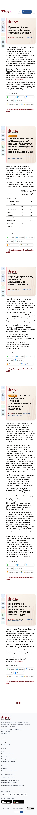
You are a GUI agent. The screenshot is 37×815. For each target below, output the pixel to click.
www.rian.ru (19, 79)
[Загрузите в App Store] (6, 802)
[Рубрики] (34, 12)
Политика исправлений (8, 761)
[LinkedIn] (21, 794)
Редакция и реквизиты (7, 753)
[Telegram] (18, 794)
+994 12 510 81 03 (5, 731)
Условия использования (8, 777)
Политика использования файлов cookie (12, 785)
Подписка (4, 768)
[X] (10, 794)
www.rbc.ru (19, 661)
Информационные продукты (9, 770)
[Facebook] (6, 794)
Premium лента (5, 744)
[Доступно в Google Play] (18, 802)
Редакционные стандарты (8, 759)
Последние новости (6, 742)
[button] (3, 19)
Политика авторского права (9, 782)
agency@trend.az (5, 733)
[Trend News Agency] (6, 718)
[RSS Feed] (25, 794)
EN (15, 812)
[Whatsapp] (2, 794)
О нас (2, 751)
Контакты (4, 756)
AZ (18, 812)
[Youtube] (14, 794)
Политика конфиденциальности (10, 780)
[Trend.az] (6, 11)
